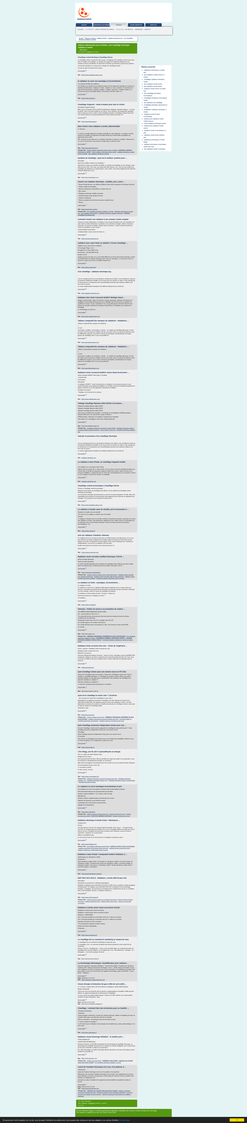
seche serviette (136, 25)
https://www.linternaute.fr (89, 121)
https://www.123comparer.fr (90, 897)
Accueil (80, 29)
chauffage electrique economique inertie (155, 99)
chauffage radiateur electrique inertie (110, 638)
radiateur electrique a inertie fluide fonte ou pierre (93, 850)
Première (84, 1103)
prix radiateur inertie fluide (89, 213)
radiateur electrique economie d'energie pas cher (103, 719)
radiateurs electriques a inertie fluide (154, 141)
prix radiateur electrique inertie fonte (98, 846)
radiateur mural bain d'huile (94, 1061)
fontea (119, 25)
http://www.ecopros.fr (88, 715)
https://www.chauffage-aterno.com (92, 75)
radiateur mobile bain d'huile (92, 901)
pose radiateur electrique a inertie (98, 154)
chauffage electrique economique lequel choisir (111, 721)
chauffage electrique (101, 25)
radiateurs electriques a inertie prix (154, 71)
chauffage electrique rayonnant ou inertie (155, 106)
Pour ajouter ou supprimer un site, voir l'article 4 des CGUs (96, 1112)
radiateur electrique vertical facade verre (97, 814)
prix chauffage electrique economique (152, 94)
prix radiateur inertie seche (153, 84)
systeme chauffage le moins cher (95, 717)
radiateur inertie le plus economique (122, 846)
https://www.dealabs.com (89, 844)
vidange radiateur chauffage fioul (108, 430)
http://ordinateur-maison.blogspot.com (93, 980)
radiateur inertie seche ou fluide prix (155, 90)
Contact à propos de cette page (146, 1110)
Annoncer (139, 29)
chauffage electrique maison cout (97, 780)
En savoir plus (124, 1120)
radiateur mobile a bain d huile (109, 901)
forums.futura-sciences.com (90, 552)
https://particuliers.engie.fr (89, 209)
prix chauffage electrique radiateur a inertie (100, 211)
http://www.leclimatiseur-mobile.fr (92, 874)
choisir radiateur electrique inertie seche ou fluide (102, 150)
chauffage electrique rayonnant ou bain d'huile (101, 428)
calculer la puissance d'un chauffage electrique (111, 1092)
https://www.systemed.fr (89, 267)
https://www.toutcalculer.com (90, 1088)
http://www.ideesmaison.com (90, 342)
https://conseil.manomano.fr (90, 238)
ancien (84, 25)
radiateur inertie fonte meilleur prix (154, 136)
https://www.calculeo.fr (88, 98)
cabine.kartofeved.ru (88, 667)
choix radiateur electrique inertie (155, 123)
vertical (153, 25)
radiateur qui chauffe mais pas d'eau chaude (102, 1091)
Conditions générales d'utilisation (106, 1110)
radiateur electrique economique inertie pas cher (93, 848)
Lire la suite (81, 71)
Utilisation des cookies (126, 1110)
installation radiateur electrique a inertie (155, 111)
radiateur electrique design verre (121, 816)
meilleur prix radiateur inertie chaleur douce (154, 120)
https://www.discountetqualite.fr (91, 572)
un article (129, 29)
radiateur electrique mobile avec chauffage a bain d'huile (102, 899)
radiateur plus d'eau (110, 1061)
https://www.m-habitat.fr (89, 605)
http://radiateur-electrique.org (90, 293)
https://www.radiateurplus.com (91, 316)
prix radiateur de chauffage (153, 102)
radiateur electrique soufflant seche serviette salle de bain (102, 575)
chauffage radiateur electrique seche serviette (110, 578)
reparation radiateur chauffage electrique (88, 430)
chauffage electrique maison (125, 428)
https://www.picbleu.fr (88, 747)
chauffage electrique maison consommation (121, 780)
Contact (147, 29)
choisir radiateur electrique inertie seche (104, 152)
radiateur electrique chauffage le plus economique (106, 636)
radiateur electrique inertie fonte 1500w (119, 848)
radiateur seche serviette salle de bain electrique (109, 576)
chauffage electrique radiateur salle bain (110, 213)
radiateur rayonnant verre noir (117, 814)
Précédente (91, 1103)
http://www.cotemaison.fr (89, 1032)
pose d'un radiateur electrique (101, 816)
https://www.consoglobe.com (90, 776)
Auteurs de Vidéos (107, 29)
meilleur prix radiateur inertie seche (154, 127)
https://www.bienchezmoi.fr (90, 148)
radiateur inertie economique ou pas (155, 132)
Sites (97, 29)
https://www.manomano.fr (89, 935)
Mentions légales (88, 1110)
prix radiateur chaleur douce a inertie (154, 76)
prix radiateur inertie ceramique (154, 149)
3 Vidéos (88, 52)
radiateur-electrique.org (89, 458)
